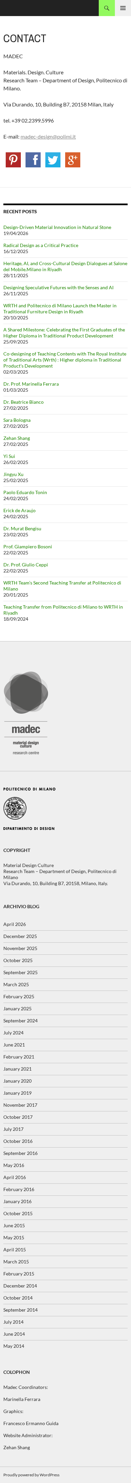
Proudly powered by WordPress (31, 1474)
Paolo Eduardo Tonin (25, 492)
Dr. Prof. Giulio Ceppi (25, 564)
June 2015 (14, 1225)
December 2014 (20, 1286)
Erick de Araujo (19, 510)
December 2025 (20, 936)
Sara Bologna (17, 420)
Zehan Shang (16, 438)
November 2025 (20, 948)
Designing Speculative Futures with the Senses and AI (58, 287)
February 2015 (18, 1273)
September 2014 (20, 1310)
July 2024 (13, 1032)
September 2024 (20, 1020)
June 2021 (14, 1044)
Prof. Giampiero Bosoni (27, 546)
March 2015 (16, 1261)
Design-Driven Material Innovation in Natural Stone (57, 227)
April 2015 (14, 1249)
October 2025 (18, 960)
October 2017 (18, 1117)
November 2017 (20, 1105)
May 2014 (13, 1346)
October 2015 (18, 1213)
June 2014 (14, 1334)
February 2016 (18, 1189)
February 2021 (18, 1057)
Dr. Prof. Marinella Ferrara (31, 384)
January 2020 (17, 1081)
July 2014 (13, 1322)
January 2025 (17, 1008)
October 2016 (18, 1141)
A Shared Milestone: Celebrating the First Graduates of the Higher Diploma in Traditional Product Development (64, 332)
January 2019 (17, 1093)
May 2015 (13, 1237)
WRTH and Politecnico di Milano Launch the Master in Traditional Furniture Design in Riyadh (60, 308)
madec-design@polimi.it (48, 136)
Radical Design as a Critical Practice (40, 245)
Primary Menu (123, 8)
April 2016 (14, 1177)
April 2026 (14, 924)
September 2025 (20, 972)
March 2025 (16, 984)
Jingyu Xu (13, 474)
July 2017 (13, 1129)
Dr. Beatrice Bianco (23, 402)
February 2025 (18, 996)
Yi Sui (9, 456)
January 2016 (17, 1201)
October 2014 (18, 1298)
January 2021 (17, 1069)
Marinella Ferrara (21, 1399)
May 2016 (13, 1165)
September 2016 (20, 1153)
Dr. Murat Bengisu (22, 528)
